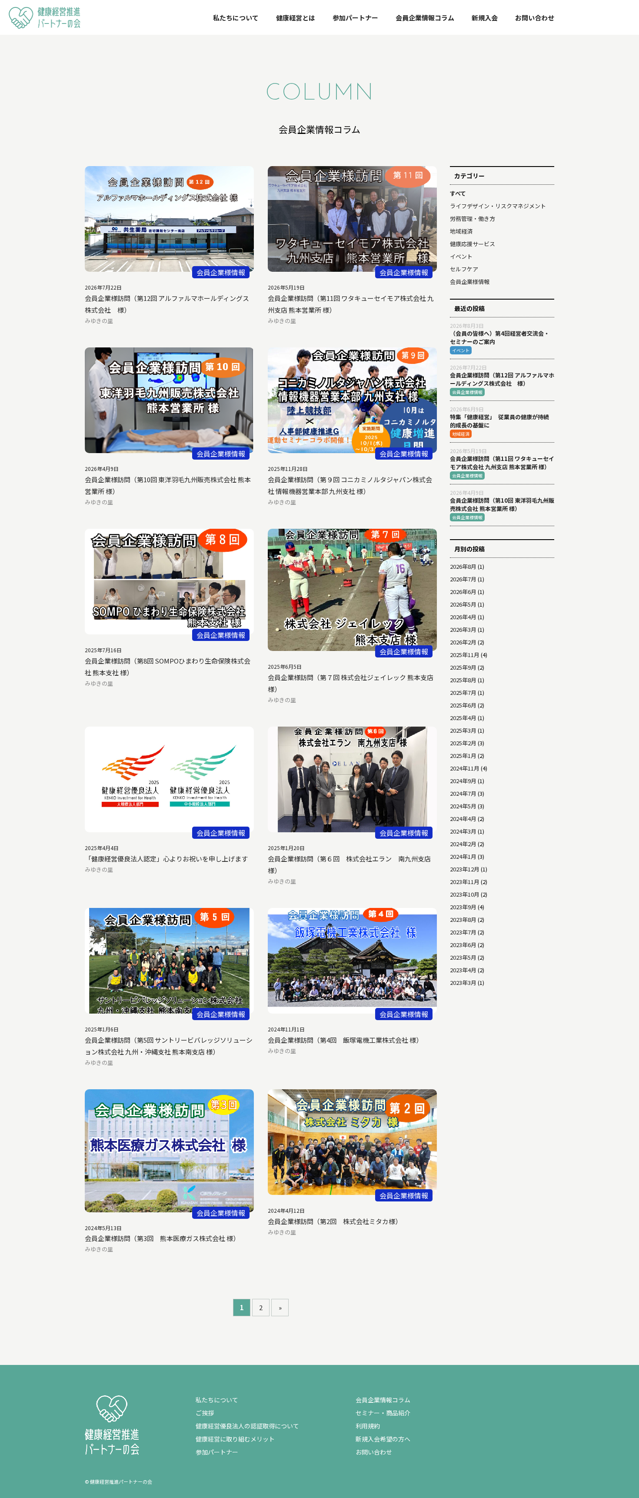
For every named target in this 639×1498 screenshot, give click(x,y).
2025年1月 (463, 755)
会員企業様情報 (469, 281)
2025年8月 (463, 680)
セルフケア (464, 269)
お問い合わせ (534, 17)
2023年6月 (463, 945)
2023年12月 (464, 869)
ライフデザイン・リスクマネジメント (498, 206)
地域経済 (461, 231)
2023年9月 (463, 907)
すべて (458, 193)
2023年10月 (464, 894)
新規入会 (485, 17)
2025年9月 (463, 667)
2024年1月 (463, 856)
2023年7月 (463, 932)
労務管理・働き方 (472, 218)
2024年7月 (463, 793)
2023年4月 (463, 970)
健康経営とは (295, 17)
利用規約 (368, 1425)
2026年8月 (463, 566)
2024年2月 (463, 844)
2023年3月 (463, 982)
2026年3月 (463, 629)
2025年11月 (464, 655)
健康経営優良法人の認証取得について (247, 1425)
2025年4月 (463, 718)
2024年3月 (463, 831)
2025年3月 (463, 730)
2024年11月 (464, 768)
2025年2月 (463, 743)
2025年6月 (463, 705)
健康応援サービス (472, 244)
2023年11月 (464, 881)
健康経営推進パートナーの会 (41, 27)
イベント (461, 256)
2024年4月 (463, 818)
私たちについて (236, 17)
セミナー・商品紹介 (383, 1412)
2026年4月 (463, 617)
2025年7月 (463, 692)
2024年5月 (463, 806)
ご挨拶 (205, 1412)
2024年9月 (463, 781)
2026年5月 (463, 604)
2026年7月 (463, 579)
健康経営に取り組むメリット (235, 1439)
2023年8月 (463, 919)
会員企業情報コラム (425, 17)
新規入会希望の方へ (383, 1439)
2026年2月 (463, 642)
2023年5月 (463, 957)
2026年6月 (463, 591)
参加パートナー (355, 17)
